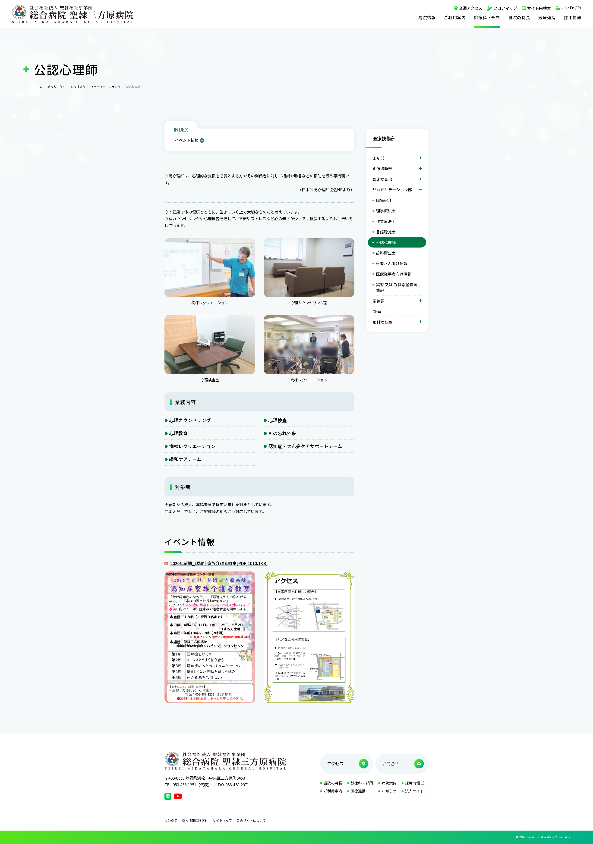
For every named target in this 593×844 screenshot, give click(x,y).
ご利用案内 (455, 17)
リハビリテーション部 (105, 87)
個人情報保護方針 (195, 820)
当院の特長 (519, 17)
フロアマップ (505, 8)
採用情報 (572, 17)
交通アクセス (470, 8)
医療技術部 (77, 87)
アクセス (335, 763)
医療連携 (547, 17)
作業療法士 (386, 221)
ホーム (38, 87)
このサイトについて (251, 820)
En (572, 8)
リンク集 (170, 820)
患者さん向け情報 (391, 263)
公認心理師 (386, 242)
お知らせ (389, 791)
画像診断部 (382, 168)
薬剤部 (378, 158)
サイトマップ (222, 820)
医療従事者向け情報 (393, 274)
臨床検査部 (382, 179)
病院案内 (389, 783)
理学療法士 (386, 210)
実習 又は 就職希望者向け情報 (398, 287)
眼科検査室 (382, 322)
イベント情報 (187, 140)
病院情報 (427, 17)
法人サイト (414, 791)
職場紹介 (384, 200)
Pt (579, 8)
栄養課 (378, 301)
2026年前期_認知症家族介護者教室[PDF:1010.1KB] (219, 563)
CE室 (376, 311)
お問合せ (390, 763)
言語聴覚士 (386, 232)
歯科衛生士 (386, 253)
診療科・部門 (487, 17)
